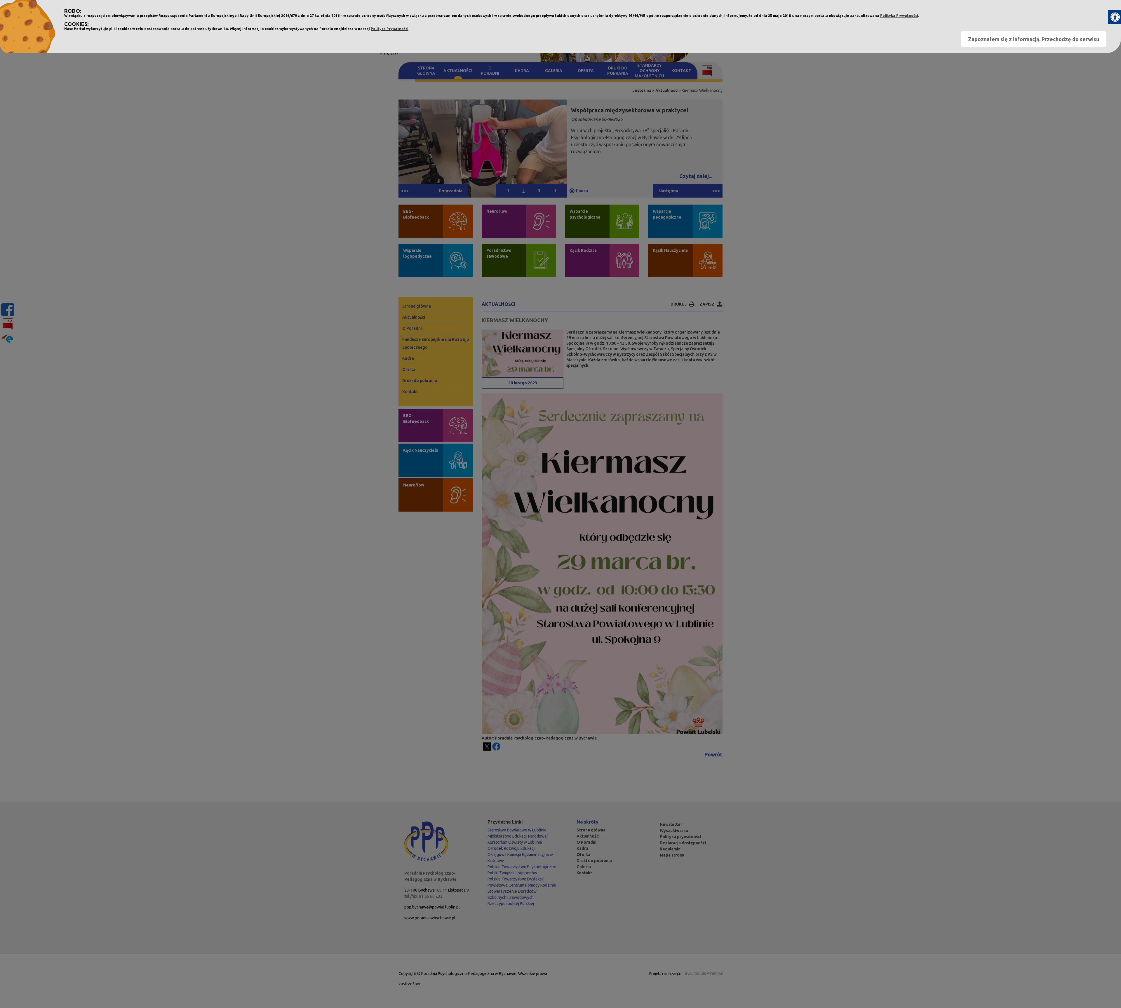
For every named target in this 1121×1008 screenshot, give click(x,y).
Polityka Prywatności (899, 16)
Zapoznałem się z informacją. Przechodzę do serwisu (1033, 39)
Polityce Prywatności (389, 29)
